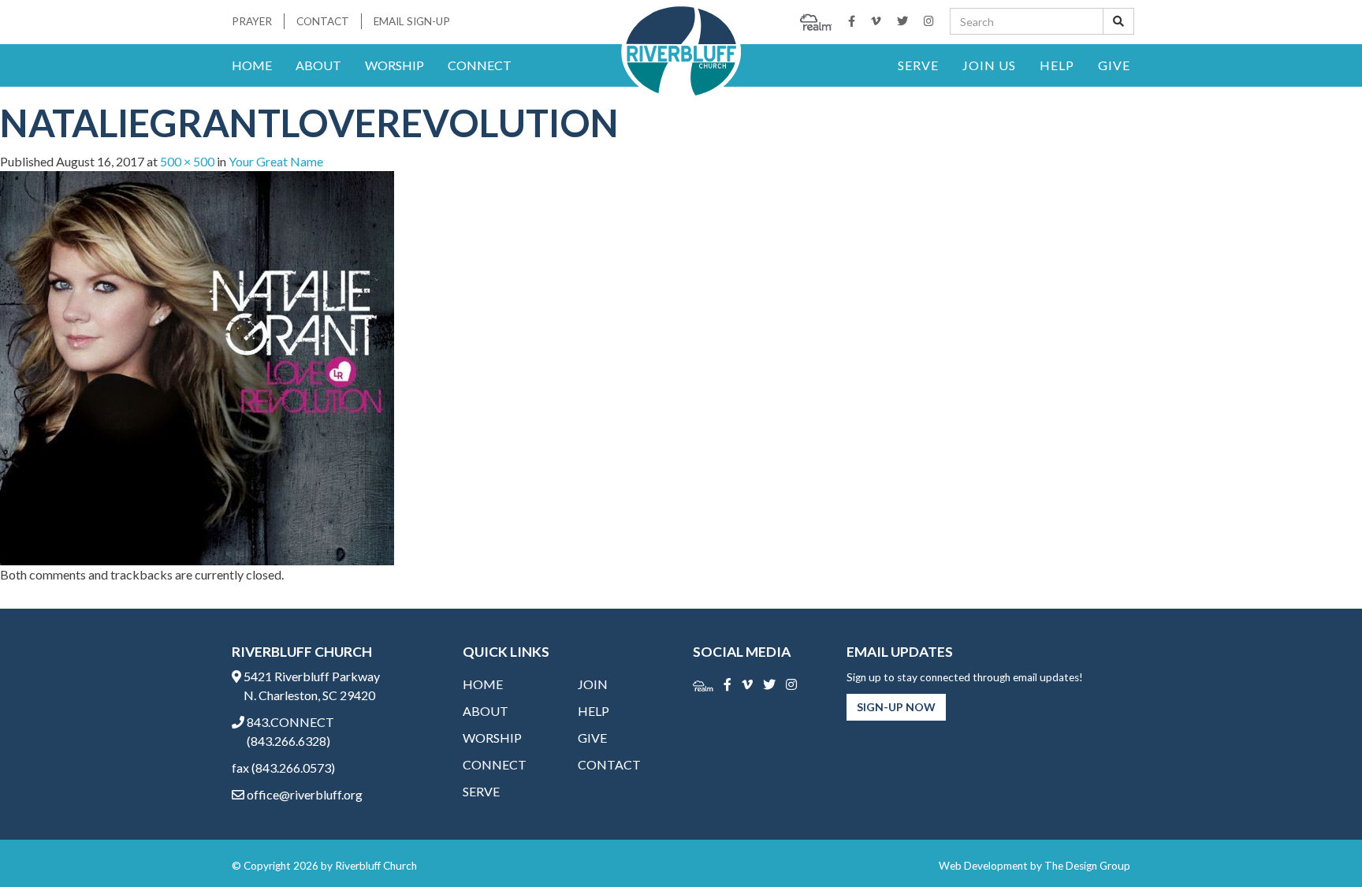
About (318, 65)
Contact (322, 21)
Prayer (252, 21)
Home (252, 65)
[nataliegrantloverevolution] (197, 366)
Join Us (989, 65)
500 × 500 (187, 161)
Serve (918, 65)
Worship (394, 65)
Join (593, 683)
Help (1057, 65)
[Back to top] (1317, 842)
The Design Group (1087, 865)
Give (1114, 65)
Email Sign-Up (412, 21)
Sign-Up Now (896, 707)
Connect (480, 65)
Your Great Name (276, 161)
